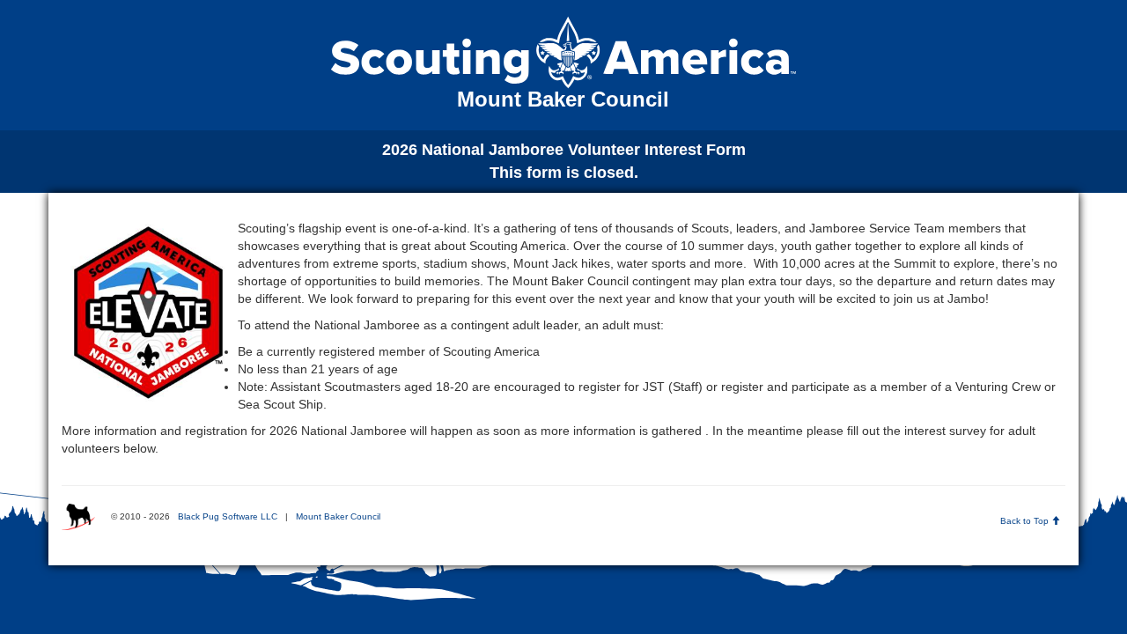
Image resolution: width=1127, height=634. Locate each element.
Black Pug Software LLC (227, 516)
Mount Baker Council (338, 516)
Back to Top (1025, 521)
